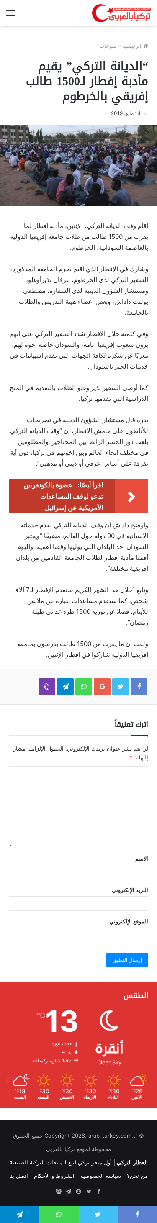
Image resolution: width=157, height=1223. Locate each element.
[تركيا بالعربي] (121, 13)
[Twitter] (89, 1192)
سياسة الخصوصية (100, 1175)
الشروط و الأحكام (54, 1175)
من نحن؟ (137, 1175)
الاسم (141, 858)
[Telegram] (69, 1192)
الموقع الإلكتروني (128, 921)
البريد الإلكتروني (130, 890)
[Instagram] (79, 1192)
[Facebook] (99, 1192)
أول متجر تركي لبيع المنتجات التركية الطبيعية (61, 1162)
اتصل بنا (18, 1175)
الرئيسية (132, 45)
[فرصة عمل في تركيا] (59, 1192)
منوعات (108, 45)
